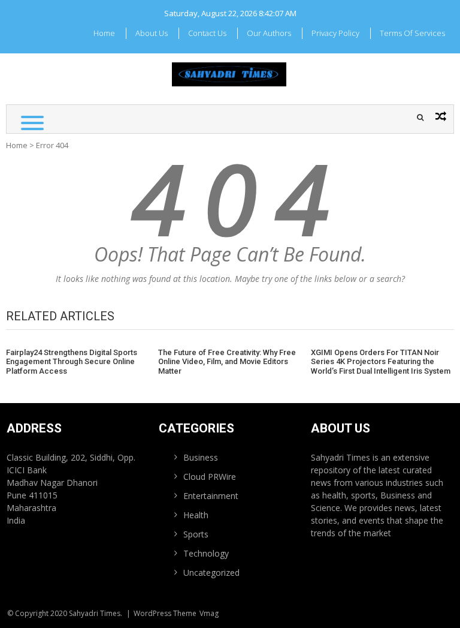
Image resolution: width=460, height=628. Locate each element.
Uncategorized (211, 572)
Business (200, 457)
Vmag (209, 613)
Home (104, 33)
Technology (206, 553)
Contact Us (207, 33)
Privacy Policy (335, 33)
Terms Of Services (412, 33)
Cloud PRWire (209, 476)
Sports (195, 534)
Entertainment (210, 495)
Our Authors (269, 33)
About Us (151, 33)
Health (195, 515)
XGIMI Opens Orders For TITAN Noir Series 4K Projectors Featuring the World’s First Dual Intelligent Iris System (380, 361)
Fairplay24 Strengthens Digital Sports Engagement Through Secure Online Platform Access (71, 361)
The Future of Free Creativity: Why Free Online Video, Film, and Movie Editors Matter (227, 361)
